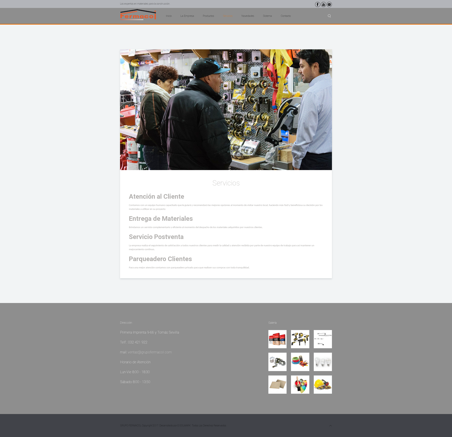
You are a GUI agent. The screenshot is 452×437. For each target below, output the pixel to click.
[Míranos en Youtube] (323, 4)
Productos (208, 16)
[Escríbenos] (329, 4)
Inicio (169, 16)
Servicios (228, 16)
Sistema (267, 16)
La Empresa (187, 16)
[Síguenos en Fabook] (317, 4)
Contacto (286, 16)
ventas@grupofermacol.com (150, 352)
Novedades (248, 16)
